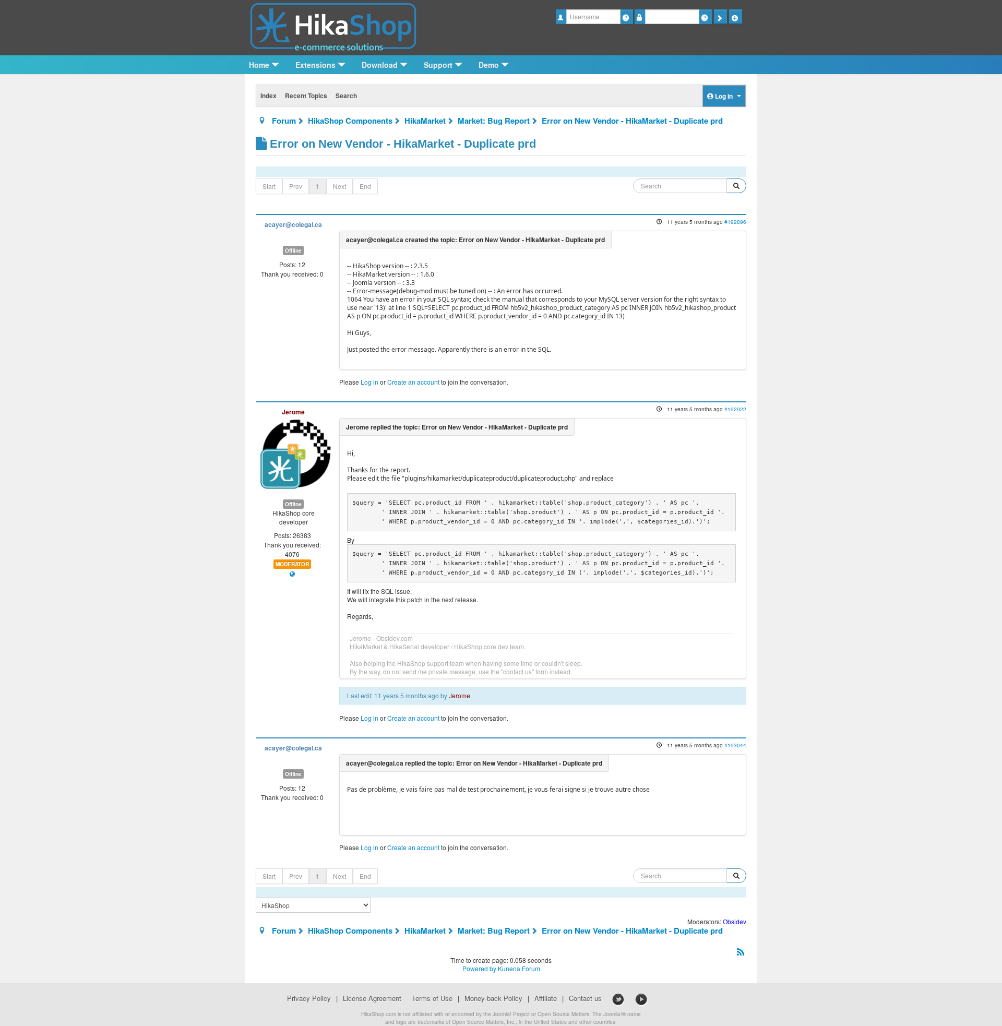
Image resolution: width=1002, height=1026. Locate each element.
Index (268, 95)
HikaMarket (425, 120)
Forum (284, 120)
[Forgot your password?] (705, 16)
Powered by (479, 968)
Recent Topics (306, 95)
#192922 (735, 409)
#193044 (735, 745)
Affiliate (545, 998)
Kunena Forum (519, 968)
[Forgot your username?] (626, 16)
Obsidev (734, 921)
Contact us (585, 998)
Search (346, 95)
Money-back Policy (493, 998)
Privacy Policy (309, 998)
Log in (369, 381)
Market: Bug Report (494, 120)
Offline (293, 250)
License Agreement (372, 998)
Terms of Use (432, 998)
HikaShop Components (350, 120)
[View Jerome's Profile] (295, 452)
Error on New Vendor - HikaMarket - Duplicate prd (632, 120)
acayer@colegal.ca (293, 224)
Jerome (293, 411)
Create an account (413, 381)
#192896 (735, 221)
